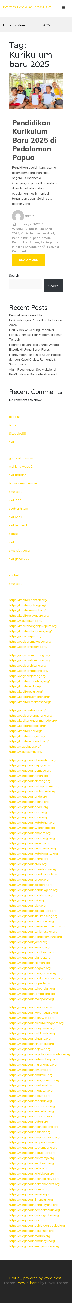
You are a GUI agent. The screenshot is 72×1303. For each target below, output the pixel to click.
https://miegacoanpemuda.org (30, 770)
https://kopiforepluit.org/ (26, 691)
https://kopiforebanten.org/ (28, 600)
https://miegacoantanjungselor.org (33, 931)
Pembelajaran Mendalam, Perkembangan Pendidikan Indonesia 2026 (35, 320)
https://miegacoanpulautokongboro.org (36, 1023)
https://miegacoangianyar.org (29, 957)
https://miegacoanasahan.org (29, 1132)
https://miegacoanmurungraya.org (33, 1064)
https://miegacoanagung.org (29, 802)
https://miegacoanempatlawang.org (34, 1137)
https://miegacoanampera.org (30, 833)
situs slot (15, 492)
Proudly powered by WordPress (35, 1278)
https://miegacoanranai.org (28, 817)
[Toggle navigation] (63, 9)
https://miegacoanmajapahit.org (31, 999)
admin (29, 216)
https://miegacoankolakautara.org (32, 911)
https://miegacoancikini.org (28, 864)
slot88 (13, 534)
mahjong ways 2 (21, 466)
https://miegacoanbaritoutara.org (32, 1153)
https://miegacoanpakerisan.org (31, 1231)
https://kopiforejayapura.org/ (29, 615)
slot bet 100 (18, 517)
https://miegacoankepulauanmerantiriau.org (39, 1054)
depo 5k (15, 417)
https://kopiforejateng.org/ (27, 605)
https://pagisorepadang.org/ (28, 671)
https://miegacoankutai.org (28, 1168)
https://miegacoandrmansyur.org (32, 1241)
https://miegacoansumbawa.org (31, 1163)
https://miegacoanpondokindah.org (33, 874)
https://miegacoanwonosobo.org (32, 828)
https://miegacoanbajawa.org (29, 1049)
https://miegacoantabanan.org (30, 1101)
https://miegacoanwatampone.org (33, 1147)
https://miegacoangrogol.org (29, 879)
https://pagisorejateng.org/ (27, 676)
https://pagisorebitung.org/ (27, 665)
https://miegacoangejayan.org (30, 765)
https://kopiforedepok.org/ (27, 726)
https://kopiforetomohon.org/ (29, 697)
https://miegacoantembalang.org (32, 994)
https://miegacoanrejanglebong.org (33, 1127)
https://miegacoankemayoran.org (32, 848)
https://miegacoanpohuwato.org (31, 1018)
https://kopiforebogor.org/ (27, 736)
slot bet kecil (18, 525)
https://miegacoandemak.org (29, 1189)
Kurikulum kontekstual (37, 233)
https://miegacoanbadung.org (29, 1096)
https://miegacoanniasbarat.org (31, 1085)
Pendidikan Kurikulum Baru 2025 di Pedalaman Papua (34, 140)
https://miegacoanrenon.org (28, 776)
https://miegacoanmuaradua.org (31, 921)
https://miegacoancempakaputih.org (34, 1210)
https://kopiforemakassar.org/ (30, 702)
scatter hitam (18, 508)
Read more (28, 260)
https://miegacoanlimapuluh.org (31, 1199)
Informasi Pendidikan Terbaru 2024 (27, 7)
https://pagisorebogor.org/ (27, 710)
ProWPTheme (27, 1283)
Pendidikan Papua (25, 242)
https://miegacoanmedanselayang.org (36, 978)
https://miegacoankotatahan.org (32, 822)
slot (11, 442)
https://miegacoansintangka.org (31, 1044)
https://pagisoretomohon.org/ (29, 660)
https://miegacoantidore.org (28, 807)
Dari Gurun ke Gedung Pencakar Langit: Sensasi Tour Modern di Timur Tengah (35, 334)
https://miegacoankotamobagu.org (33, 1059)
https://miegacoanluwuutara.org (31, 1111)
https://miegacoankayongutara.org (33, 1012)
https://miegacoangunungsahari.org (34, 1215)
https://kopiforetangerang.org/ (30, 631)
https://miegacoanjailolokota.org (31, 1173)
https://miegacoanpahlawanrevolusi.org (37, 1225)
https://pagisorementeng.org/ (29, 655)
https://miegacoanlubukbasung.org (33, 916)
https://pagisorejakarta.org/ (28, 647)
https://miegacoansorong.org (29, 947)
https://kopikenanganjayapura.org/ (33, 626)
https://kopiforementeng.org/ (29, 681)
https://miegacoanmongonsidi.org (32, 973)
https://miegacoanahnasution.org (32, 760)
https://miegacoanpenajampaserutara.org (38, 926)
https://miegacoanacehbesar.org (32, 1106)
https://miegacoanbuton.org (28, 1121)
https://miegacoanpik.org (26, 900)
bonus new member (23, 483)
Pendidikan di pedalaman (31, 238)
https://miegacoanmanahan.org (31, 1007)
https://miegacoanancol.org (28, 1220)
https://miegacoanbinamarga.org (32, 838)
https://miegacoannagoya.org (30, 968)
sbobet (14, 575)
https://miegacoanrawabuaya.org (32, 869)
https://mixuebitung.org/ (25, 621)
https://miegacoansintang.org (29, 781)
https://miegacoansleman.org (29, 963)
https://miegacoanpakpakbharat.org (34, 1184)
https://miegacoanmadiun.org (29, 1236)
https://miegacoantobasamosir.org (33, 1116)
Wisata (17, 229)
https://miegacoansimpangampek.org (35, 1142)
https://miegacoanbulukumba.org (32, 1033)
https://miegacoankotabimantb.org (33, 853)
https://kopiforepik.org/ (25, 686)
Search (14, 275)
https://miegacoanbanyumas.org (32, 1028)
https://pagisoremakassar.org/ (30, 641)
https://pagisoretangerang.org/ (30, 715)
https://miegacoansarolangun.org (32, 1194)
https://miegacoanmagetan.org (31, 1090)
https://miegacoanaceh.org (28, 812)
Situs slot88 (17, 433)
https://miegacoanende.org (28, 796)
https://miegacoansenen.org (29, 843)
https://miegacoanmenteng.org (31, 895)
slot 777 (15, 500)
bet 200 (15, 425)
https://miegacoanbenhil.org (28, 859)
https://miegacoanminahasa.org (31, 952)
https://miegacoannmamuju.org (30, 1075)
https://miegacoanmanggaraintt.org (34, 1080)
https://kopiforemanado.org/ (29, 741)
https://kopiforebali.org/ (25, 731)
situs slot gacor (19, 550)
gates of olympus (21, 458)
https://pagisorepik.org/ (25, 636)
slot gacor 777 (19, 559)
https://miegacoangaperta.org (30, 983)
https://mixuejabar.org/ (25, 746)
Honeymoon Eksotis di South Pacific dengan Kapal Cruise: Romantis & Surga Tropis (35, 359)
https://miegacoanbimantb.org (30, 1070)
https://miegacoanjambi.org (28, 942)
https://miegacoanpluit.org (27, 905)
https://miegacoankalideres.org (30, 885)
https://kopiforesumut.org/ (27, 610)
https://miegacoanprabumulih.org (32, 791)
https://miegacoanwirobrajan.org (32, 988)
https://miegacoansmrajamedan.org (34, 1246)
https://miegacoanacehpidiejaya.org (34, 1179)
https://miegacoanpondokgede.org (33, 890)
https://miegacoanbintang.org (30, 1038)
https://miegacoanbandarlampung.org (35, 937)
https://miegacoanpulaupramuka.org (34, 786)
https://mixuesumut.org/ (25, 752)
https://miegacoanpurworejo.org (31, 1158)
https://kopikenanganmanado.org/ (33, 720)
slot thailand (17, 475)
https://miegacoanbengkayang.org (33, 1205)
